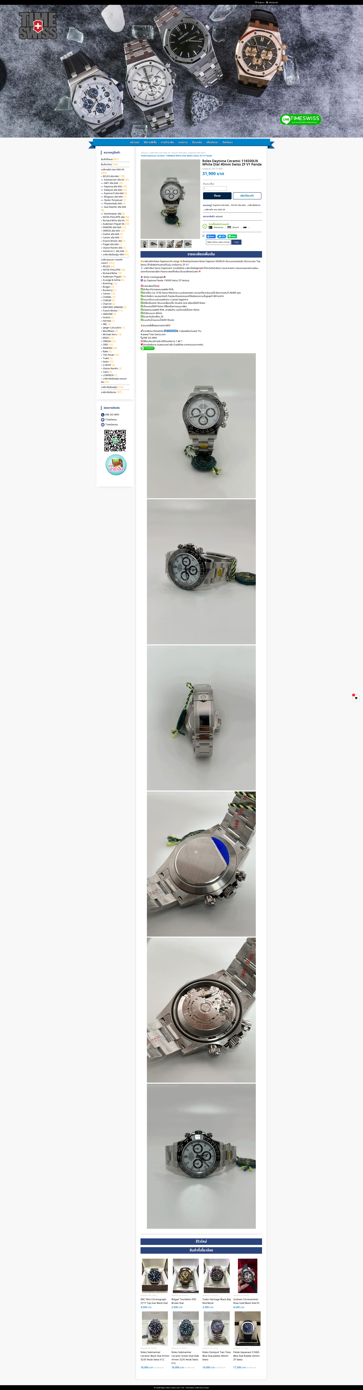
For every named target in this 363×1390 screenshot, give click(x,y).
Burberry (109, 290)
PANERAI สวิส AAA (114, 227)
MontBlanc (110, 331)
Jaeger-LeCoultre (113, 327)
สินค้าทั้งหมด (110, 159)
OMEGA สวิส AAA (113, 231)
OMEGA (109, 341)
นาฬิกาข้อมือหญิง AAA (115, 254)
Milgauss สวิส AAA (115, 197)
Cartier (109, 293)
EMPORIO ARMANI (114, 307)
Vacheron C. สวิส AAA (115, 251)
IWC (107, 324)
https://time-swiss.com (170, 1387)
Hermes (109, 321)
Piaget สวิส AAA (112, 244)
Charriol (109, 304)
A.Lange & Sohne (113, 280)
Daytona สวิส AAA (115, 186)
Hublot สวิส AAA (113, 234)
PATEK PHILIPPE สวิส (116, 217)
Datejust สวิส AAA (115, 190)
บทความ (183, 142)
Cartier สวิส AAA (113, 237)
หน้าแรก (134, 142)
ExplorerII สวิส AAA (115, 193)
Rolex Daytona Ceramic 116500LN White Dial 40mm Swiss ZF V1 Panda (176, 155)
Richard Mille (112, 273)
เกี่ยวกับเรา (212, 142)
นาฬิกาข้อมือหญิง (112, 387)
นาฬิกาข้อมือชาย (111, 392)
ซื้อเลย (217, 196)
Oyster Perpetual (115, 200)
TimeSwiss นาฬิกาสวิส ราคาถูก (197, 1387)
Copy (236, 242)
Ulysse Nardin (112, 368)
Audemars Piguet (114, 276)
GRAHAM (109, 314)
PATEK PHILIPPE (114, 270)
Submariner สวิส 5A (116, 180)
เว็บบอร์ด (197, 142)
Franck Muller (112, 310)
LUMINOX (110, 375)
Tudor (108, 358)
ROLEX (108, 266)
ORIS (108, 344)
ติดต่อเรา (228, 142)
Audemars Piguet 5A (116, 224)
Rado (107, 351)
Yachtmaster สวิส (114, 214)
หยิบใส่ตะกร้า (247, 196)
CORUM (109, 300)
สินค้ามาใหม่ (109, 164)
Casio (107, 372)
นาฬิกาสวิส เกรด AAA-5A (160, 152)
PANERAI (110, 348)
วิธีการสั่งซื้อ (150, 142)
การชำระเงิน (167, 142)
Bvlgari (108, 287)
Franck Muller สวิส (114, 241)
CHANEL (109, 297)
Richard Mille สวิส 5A (116, 220)
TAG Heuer (111, 355)
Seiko (108, 361)
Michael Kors (112, 334)
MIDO (108, 338)
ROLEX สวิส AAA (114, 176)
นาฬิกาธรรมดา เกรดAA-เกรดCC (112, 261)
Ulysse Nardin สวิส (114, 248)
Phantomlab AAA (114, 203)
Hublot (108, 317)
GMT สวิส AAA (113, 183)
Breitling (110, 283)
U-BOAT (109, 365)
